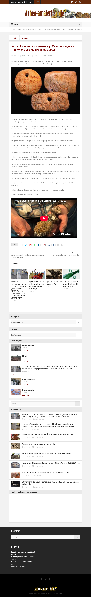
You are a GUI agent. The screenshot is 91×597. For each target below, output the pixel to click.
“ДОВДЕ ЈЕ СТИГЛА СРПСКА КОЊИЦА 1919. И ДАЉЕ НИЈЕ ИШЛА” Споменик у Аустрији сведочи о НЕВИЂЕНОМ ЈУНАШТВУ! (19, 289)
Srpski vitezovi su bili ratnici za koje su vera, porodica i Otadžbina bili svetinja (36, 285)
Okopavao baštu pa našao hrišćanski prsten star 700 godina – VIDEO (45, 472)
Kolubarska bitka (28, 345)
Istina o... (25, 38)
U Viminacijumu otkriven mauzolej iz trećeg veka (38, 444)
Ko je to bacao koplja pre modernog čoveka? (66, 254)
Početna (14, 38)
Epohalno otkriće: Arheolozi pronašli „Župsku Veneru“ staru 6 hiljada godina (47, 434)
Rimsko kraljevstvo (28, 379)
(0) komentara (39, 419)
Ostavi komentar (47, 56)
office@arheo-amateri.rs (20, 566)
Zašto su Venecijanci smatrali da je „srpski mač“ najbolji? (70, 284)
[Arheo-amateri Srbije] (45, 13)
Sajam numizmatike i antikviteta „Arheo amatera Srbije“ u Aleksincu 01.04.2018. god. (51, 463)
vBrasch (60, 594)
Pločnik (24, 356)
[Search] (77, 403)
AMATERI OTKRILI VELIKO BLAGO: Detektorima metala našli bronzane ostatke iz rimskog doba (50, 483)
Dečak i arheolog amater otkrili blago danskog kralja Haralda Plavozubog (47, 453)
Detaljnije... (25, 350)
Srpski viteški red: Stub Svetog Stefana (54, 282)
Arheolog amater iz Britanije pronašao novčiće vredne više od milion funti (27, 255)
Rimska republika (28, 390)
